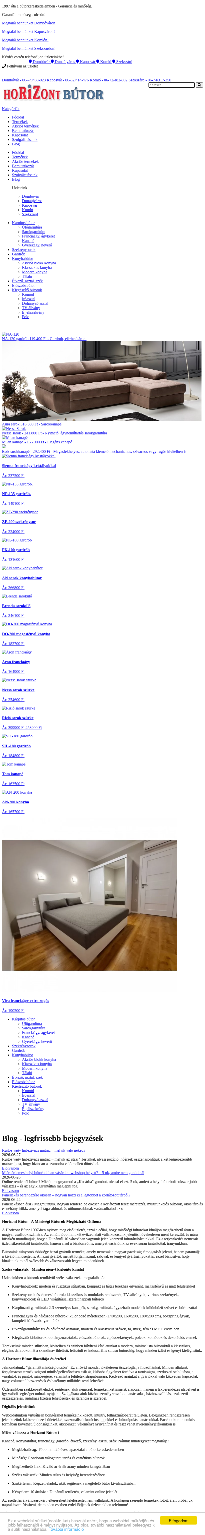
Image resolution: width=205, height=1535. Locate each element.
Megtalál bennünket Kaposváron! (28, 31)
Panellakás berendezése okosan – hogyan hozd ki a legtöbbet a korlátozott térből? (66, 1195)
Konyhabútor (22, 258)
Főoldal (18, 117)
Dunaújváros (32, 201)
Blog (16, 144)
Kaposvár (29, 205)
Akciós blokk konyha (39, 263)
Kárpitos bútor (23, 223)
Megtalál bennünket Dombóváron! (29, 23)
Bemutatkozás (23, 130)
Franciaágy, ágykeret (38, 236)
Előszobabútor (23, 285)
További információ (66, 1529)
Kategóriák (11, 109)
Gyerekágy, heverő (37, 245)
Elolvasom (10, 1168)
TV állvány (31, 308)
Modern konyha (34, 272)
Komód (28, 294)
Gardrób (18, 254)
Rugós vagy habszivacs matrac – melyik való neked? (43, 1150)
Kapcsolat (20, 135)
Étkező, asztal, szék (27, 281)
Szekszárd (30, 214)
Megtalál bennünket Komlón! (25, 40)
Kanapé (28, 240)
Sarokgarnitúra (33, 232)
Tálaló (27, 276)
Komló (27, 210)
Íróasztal (28, 299)
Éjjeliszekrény (33, 312)
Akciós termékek (25, 126)
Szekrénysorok (24, 249)
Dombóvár (30, 196)
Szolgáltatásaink (25, 139)
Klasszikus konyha (37, 267)
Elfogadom (178, 1520)
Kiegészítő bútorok (27, 290)
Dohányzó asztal (35, 303)
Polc (25, 317)
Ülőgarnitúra (32, 227)
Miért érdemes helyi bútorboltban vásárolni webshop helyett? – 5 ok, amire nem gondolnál (73, 1173)
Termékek (20, 121)
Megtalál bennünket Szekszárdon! (29, 48)
